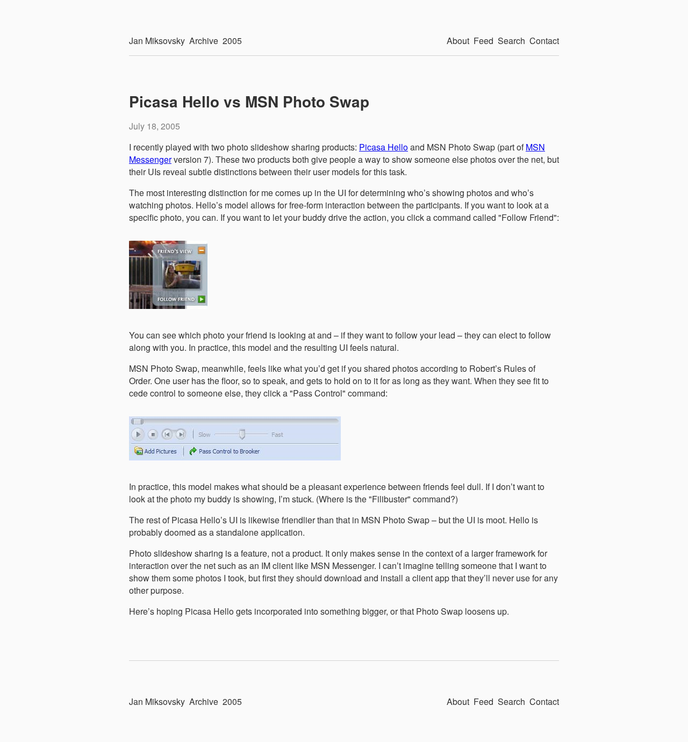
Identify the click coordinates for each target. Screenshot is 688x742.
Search (511, 40)
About (458, 40)
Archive (203, 40)
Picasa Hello (383, 147)
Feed (483, 40)
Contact (544, 40)
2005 (232, 40)
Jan (157, 40)
